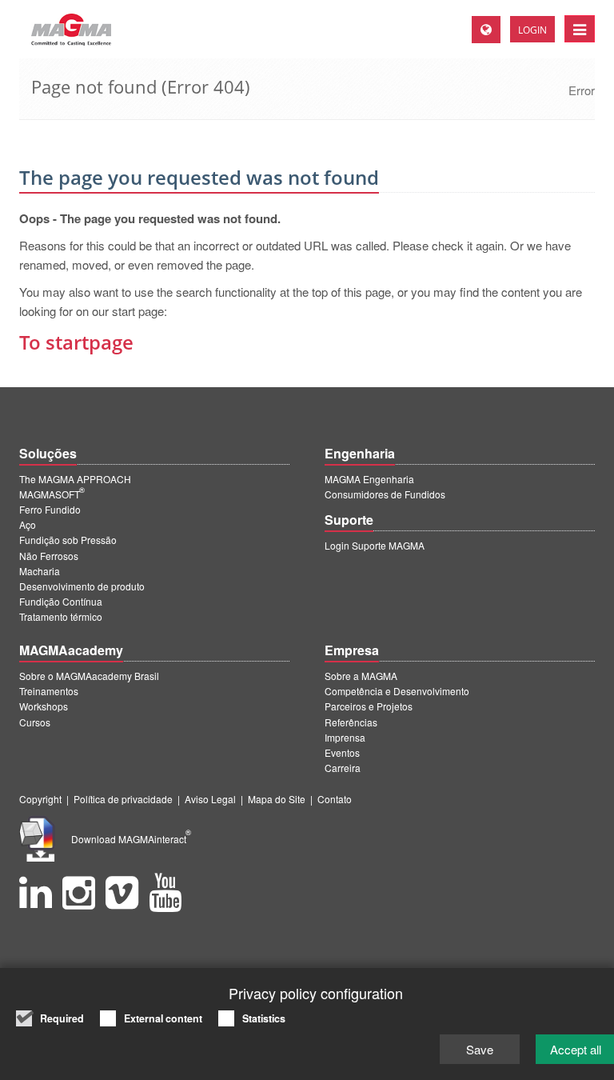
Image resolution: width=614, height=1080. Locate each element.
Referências (351, 722)
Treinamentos (48, 691)
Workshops (43, 706)
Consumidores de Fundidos (385, 494)
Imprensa (345, 737)
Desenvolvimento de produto (82, 586)
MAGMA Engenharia (369, 479)
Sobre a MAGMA (361, 675)
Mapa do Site (276, 799)
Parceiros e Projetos (369, 706)
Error (581, 90)
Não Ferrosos (48, 555)
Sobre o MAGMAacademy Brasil (89, 675)
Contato (334, 799)
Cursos (34, 722)
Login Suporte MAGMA (375, 545)
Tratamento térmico (60, 616)
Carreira (343, 767)
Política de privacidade (123, 799)
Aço (27, 524)
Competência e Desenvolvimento (397, 691)
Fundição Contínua (60, 601)
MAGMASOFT (52, 494)
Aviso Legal (210, 799)
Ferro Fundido (50, 509)
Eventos (342, 752)
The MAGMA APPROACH (75, 479)
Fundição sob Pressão (68, 539)
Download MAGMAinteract (131, 839)
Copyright (40, 799)
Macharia (39, 571)
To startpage (76, 342)
